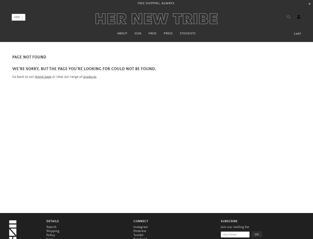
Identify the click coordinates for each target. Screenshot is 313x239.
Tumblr (139, 235)
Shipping (52, 231)
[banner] (156, 18)
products (89, 77)
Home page (43, 77)
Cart (297, 34)
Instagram (141, 227)
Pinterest (140, 231)
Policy (50, 235)
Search (51, 227)
